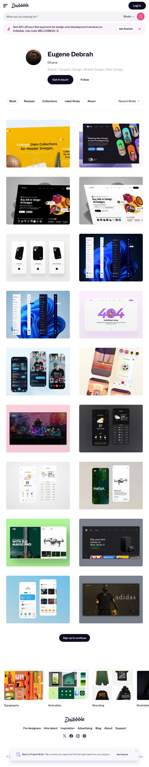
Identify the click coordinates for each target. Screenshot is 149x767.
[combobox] (62, 16)
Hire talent (50, 728)
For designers (32, 728)
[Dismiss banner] (136, 751)
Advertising (85, 728)
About (108, 728)
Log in (137, 5)
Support (120, 728)
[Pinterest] (84, 736)
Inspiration (67, 728)
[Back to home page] (20, 5)
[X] (64, 736)
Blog (98, 728)
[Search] (141, 16)
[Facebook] (71, 736)
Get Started (126, 28)
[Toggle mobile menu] (5, 6)
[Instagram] (78, 736)
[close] (140, 29)
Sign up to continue (74, 637)
